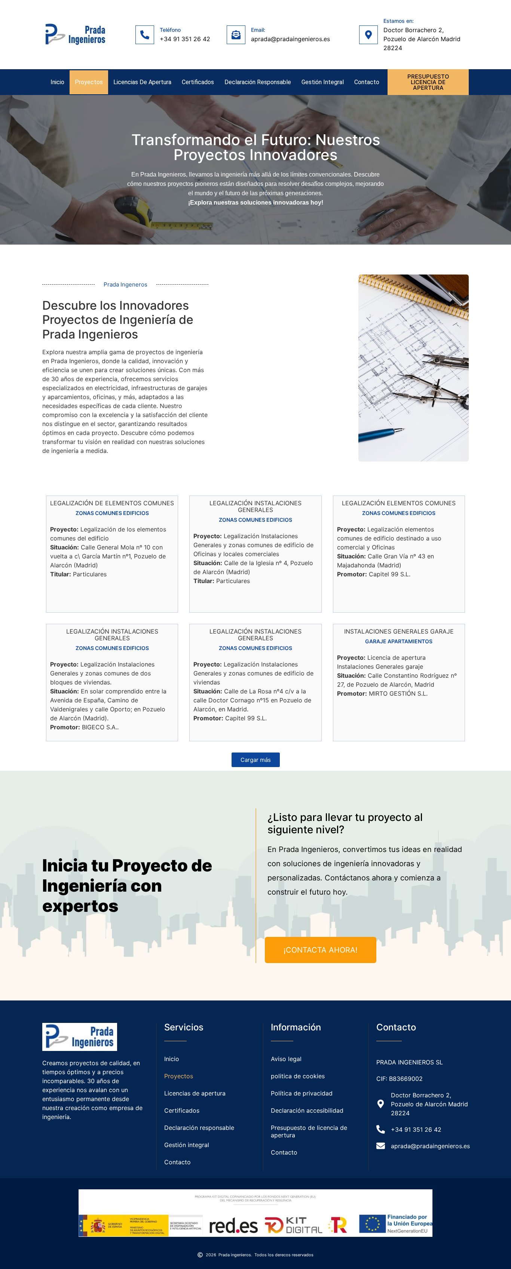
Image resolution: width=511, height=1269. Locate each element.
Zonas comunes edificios (112, 513)
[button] (256, 759)
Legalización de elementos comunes (112, 503)
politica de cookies (298, 1076)
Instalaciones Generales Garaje (399, 631)
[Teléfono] (144, 34)
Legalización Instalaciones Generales (255, 506)
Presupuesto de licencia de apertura (309, 1131)
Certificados (198, 82)
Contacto (366, 82)
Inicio (57, 82)
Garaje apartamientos (398, 641)
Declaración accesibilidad (307, 1110)
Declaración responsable (257, 82)
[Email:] (236, 34)
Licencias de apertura (142, 82)
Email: (258, 30)
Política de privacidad (302, 1093)
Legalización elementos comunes (399, 503)
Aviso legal (286, 1059)
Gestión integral (323, 82)
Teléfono (170, 30)
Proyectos (89, 82)
